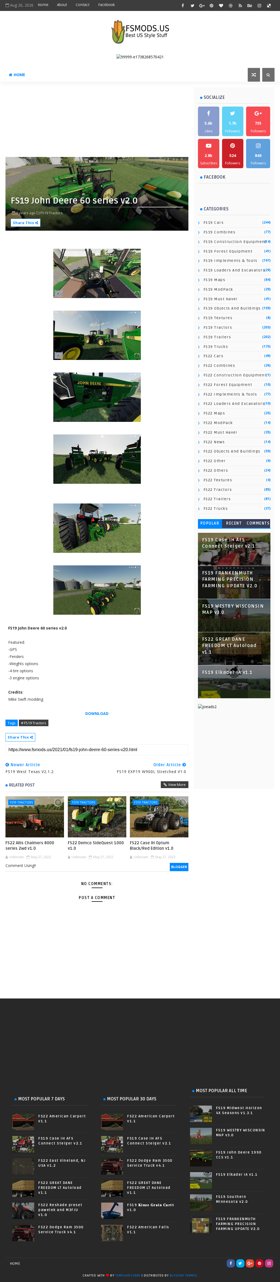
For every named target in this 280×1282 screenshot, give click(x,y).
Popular (210, 523)
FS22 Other (214, 461)
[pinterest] (212, 5)
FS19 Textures (218, 318)
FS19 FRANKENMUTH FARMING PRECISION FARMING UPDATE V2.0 (230, 579)
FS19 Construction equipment (235, 241)
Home (43, 4)
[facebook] (183, 5)
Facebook (106, 4)
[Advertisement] (138, 121)
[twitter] (192, 5)
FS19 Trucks (215, 346)
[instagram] (259, 5)
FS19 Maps (214, 279)
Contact (82, 4)
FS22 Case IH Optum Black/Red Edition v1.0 (151, 845)
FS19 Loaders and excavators (234, 270)
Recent (234, 523)
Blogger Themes (183, 1276)
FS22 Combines (219, 365)
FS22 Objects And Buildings (232, 451)
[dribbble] (231, 5)
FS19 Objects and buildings (232, 308)
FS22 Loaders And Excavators (234, 403)
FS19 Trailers (217, 337)
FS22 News (214, 442)
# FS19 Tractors (33, 722)
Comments (258, 523)
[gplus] (202, 5)
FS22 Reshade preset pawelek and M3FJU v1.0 (60, 1210)
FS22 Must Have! (220, 432)
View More (177, 784)
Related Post (22, 785)
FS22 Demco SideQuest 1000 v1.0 (96, 845)
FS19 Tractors (21, 802)
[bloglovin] (221, 5)
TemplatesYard (128, 1276)
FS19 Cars (213, 222)
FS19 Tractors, (51, 212)
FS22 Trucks (215, 508)
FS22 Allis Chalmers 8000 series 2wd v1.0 (29, 845)
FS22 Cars (213, 356)
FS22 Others (215, 470)
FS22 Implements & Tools (230, 394)
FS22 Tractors (217, 489)
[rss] (240, 5)
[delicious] (269, 5)
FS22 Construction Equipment (235, 375)
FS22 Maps (214, 413)
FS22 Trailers (217, 499)
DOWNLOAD (97, 713)
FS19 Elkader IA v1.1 (227, 672)
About (62, 4)
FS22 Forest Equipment (227, 384)
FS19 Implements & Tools (230, 260)
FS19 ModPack (218, 289)
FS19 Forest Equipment (228, 251)
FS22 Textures (217, 480)
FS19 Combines (219, 232)
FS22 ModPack (218, 422)
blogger (179, 867)
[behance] (250, 5)
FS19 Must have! (220, 299)
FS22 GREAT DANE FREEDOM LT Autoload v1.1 (229, 646)
